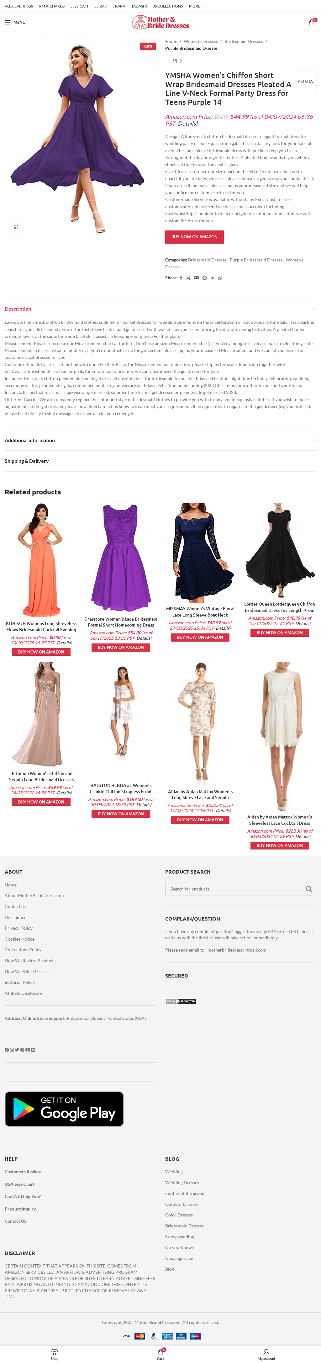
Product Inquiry (20, 1208)
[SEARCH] (309, 889)
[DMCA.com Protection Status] (181, 1001)
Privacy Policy (19, 928)
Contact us (15, 906)
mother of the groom (185, 1193)
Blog (169, 1269)
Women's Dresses (201, 41)
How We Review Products (30, 960)
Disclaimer (15, 917)
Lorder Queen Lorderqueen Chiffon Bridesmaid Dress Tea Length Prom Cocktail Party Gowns (279, 610)
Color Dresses (179, 1214)
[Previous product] (168, 61)
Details (187, 123)
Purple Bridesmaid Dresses (191, 48)
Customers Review (23, 1171)
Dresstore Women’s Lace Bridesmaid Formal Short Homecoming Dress (120, 622)
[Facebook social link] (181, 278)
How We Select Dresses (27, 971)
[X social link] (188, 278)
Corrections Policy (23, 949)
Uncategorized (179, 1258)
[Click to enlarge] (16, 227)
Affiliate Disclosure (23, 993)
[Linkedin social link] (212, 278)
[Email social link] (196, 278)
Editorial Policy (20, 982)
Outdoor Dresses (181, 1204)
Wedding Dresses (182, 1182)
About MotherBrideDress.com (34, 895)
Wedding (174, 1171)
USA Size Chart (19, 1184)
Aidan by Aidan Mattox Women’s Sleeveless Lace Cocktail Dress (279, 820)
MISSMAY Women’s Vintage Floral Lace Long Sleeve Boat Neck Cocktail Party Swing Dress (200, 615)
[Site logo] (160, 21)
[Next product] (181, 61)
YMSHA (305, 81)
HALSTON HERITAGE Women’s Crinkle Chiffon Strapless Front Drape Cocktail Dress (121, 791)
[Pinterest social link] (205, 278)
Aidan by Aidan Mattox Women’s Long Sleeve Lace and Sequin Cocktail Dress (200, 797)
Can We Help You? (23, 1196)
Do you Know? (179, 1247)
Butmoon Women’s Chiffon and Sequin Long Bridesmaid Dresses (41, 776)
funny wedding (179, 1236)
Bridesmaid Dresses (243, 41)
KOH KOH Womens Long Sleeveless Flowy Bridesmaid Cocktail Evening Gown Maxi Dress (41, 629)
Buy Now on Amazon (194, 236)
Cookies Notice (19, 939)
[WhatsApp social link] (220, 278)
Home (171, 41)
